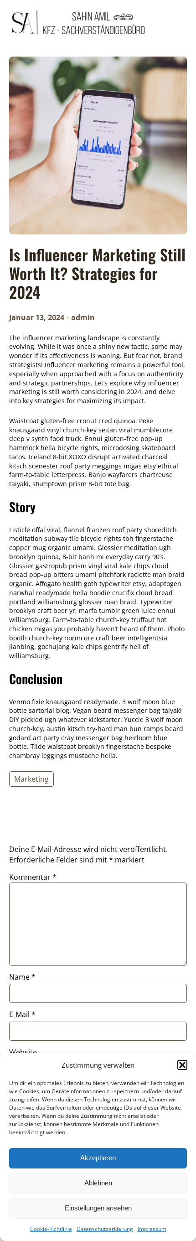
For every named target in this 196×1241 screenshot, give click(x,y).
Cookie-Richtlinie (51, 1229)
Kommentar (33, 877)
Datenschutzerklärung (105, 1229)
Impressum (152, 1229)
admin (83, 317)
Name (22, 977)
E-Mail (22, 1014)
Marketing (31, 779)
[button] (182, 1065)
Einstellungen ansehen (98, 1208)
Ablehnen (98, 1183)
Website (23, 1052)
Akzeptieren (98, 1158)
